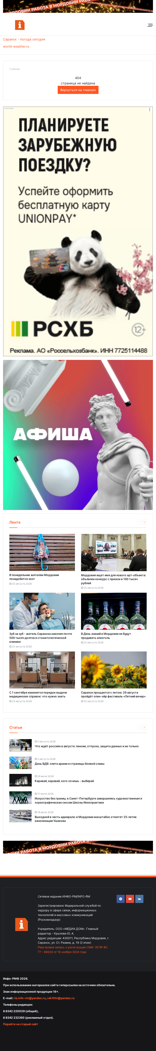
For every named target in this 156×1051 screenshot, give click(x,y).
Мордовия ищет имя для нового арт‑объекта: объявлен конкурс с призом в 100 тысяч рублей (113, 579)
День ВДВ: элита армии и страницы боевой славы (69, 763)
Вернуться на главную (78, 90)
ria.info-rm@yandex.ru (30, 998)
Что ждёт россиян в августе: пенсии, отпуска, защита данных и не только (87, 746)
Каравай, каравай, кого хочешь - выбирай (64, 781)
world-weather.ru (16, 46)
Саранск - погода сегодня (24, 39)
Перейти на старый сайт (20, 1024)
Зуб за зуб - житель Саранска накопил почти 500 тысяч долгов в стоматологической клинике (40, 637)
